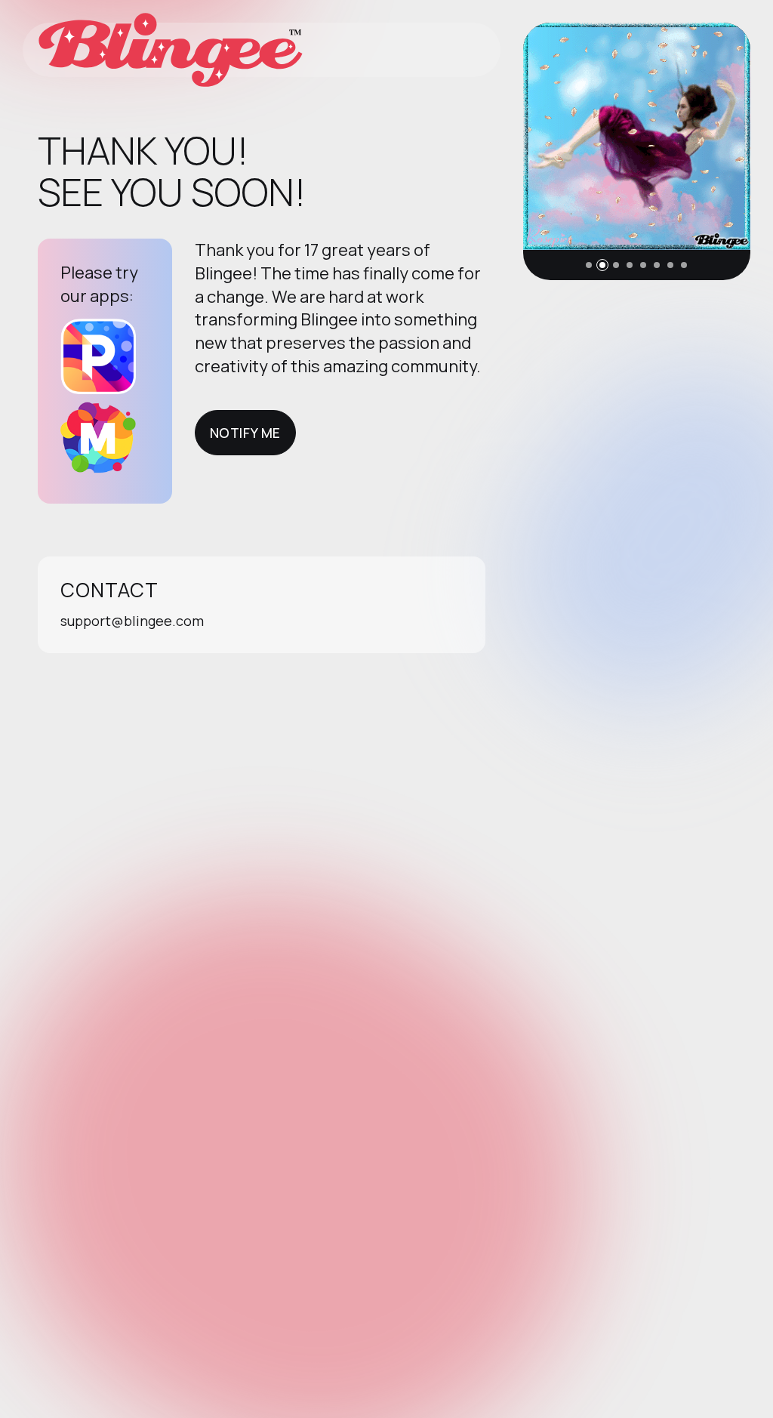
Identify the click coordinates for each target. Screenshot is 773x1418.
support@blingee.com (132, 621)
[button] (589, 265)
